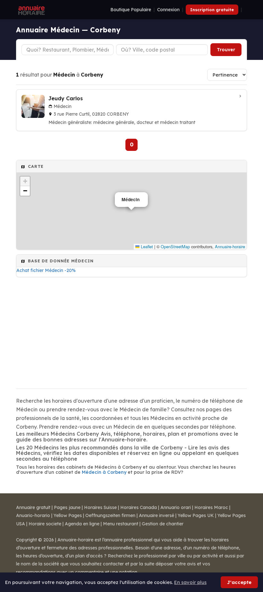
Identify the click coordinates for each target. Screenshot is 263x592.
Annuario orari (175, 507)
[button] (25, 181)
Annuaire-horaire (230, 246)
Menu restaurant (120, 524)
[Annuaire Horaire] (30, 9)
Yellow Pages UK (196, 515)
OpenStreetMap (175, 246)
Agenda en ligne (82, 524)
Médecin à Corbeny (104, 472)
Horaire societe (45, 524)
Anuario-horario (33, 515)
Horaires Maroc (211, 507)
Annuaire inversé (156, 515)
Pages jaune (67, 507)
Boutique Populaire (130, 9)
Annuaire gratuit (33, 507)
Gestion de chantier (162, 524)
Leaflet (146, 246)
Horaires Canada (138, 507)
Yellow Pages (68, 515)
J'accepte (239, 582)
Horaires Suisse (100, 507)
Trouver (226, 50)
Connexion (168, 9)
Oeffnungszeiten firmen (110, 515)
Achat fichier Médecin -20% (46, 270)
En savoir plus (190, 582)
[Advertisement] (131, 331)
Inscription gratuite (212, 9)
